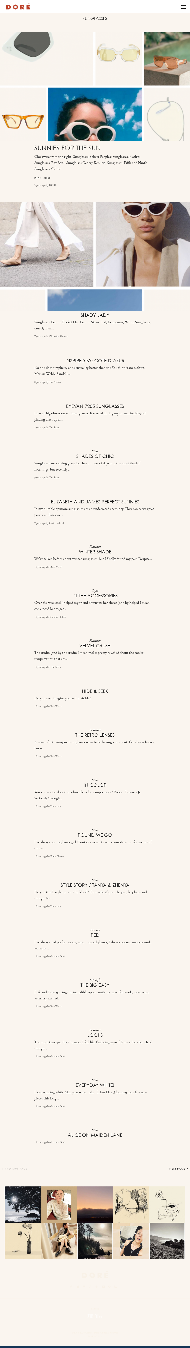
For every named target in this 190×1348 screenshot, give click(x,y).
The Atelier (55, 382)
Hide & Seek (95, 691)
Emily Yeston (57, 856)
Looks (95, 1035)
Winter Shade (95, 552)
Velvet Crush (95, 645)
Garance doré (95, 1274)
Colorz (98, 1336)
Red (95, 935)
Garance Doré (57, 956)
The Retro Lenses (95, 735)
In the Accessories (95, 595)
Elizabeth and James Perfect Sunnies (95, 502)
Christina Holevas (58, 336)
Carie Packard (56, 523)
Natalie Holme (58, 617)
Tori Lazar (54, 427)
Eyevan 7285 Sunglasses (95, 406)
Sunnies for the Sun (67, 148)
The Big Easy (95, 985)
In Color (95, 785)
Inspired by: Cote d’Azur (95, 360)
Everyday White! (95, 1085)
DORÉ (18, 6)
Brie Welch (56, 567)
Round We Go (95, 835)
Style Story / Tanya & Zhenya (95, 885)
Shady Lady (95, 315)
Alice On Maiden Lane (95, 1135)
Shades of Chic (95, 456)
